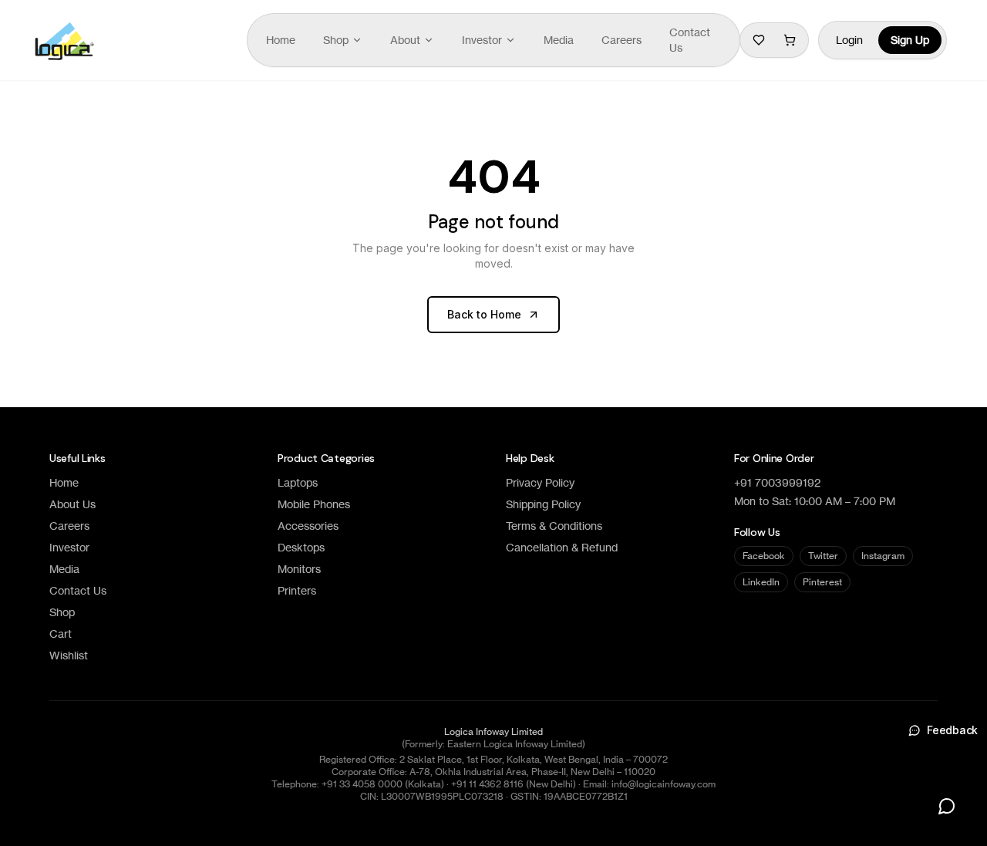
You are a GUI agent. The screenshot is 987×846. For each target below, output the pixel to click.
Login (849, 39)
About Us (72, 504)
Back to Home (484, 314)
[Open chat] (946, 805)
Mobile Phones (314, 504)
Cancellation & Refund (562, 547)
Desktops (301, 547)
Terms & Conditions (554, 525)
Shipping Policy (543, 504)
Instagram (882, 555)
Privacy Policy (540, 482)
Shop (336, 39)
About (405, 39)
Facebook (764, 555)
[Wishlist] (758, 40)
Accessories (308, 525)
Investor (482, 39)
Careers (621, 39)
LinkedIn (761, 582)
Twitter (823, 555)
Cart (60, 633)
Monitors (299, 568)
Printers (297, 590)
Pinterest (822, 582)
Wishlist (68, 655)
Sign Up (910, 39)
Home (280, 39)
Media (559, 39)
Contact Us (689, 39)
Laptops (298, 482)
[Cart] (789, 40)
